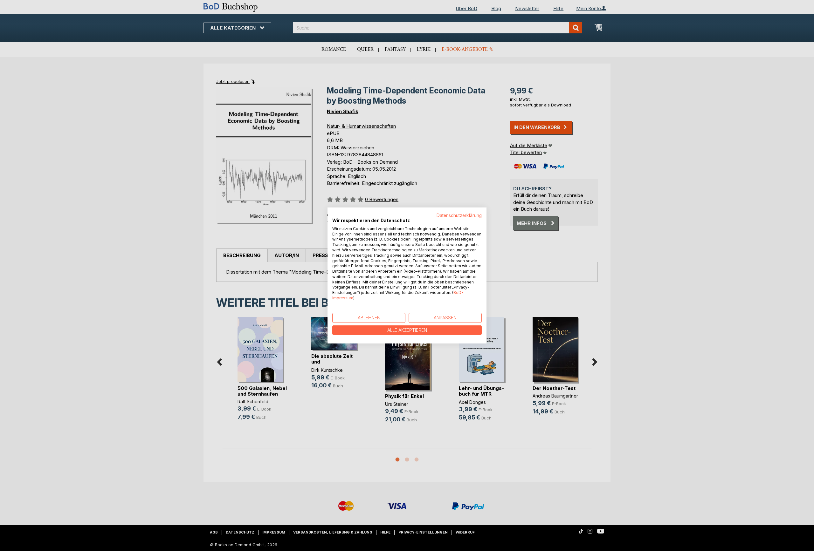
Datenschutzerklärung (459, 215)
